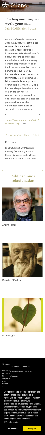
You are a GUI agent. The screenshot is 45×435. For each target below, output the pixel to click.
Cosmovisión (13, 135)
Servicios (26, 366)
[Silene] (14, 7)
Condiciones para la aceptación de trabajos (6, 378)
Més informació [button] (11, 422)
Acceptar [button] (32, 429)
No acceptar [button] (13, 429)
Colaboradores (16, 371)
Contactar (14, 376)
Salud (36, 135)
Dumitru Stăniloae (12, 280)
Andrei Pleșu (9, 224)
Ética (27, 135)
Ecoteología (8, 335)
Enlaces (28, 371)
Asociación (15, 366)
